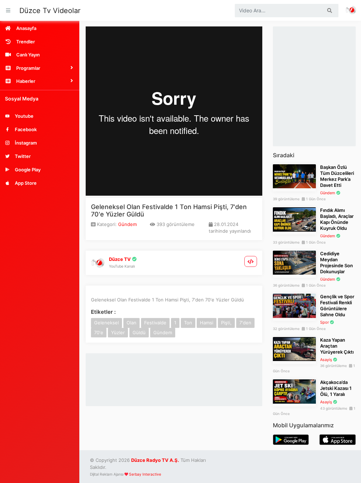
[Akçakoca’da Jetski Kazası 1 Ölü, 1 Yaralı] (294, 391)
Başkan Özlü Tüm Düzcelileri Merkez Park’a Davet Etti (337, 176)
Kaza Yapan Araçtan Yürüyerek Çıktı (337, 346)
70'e (98, 332)
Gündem (127, 224)
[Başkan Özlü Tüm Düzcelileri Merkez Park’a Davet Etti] (294, 176)
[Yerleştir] (250, 261)
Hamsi (206, 322)
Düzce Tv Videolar (49, 10)
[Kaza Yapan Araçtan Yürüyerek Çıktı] (294, 348)
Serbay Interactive (145, 474)
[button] (39, 68)
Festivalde (155, 322)
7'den (245, 322)
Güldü (139, 332)
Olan (131, 322)
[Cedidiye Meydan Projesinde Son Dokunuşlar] (294, 262)
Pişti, (226, 322)
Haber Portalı (351, 10)
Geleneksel (106, 322)
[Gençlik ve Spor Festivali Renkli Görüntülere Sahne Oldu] (294, 305)
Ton (188, 322)
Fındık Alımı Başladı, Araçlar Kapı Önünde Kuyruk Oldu (337, 219)
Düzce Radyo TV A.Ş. (155, 460)
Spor (324, 322)
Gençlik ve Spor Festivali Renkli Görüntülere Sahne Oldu (337, 305)
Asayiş (326, 359)
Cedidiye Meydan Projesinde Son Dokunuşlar (336, 262)
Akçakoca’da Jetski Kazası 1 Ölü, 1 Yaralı (335, 388)
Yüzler (118, 332)
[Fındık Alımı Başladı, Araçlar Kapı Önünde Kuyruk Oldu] (294, 219)
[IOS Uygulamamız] (337, 439)
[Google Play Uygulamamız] (291, 439)
